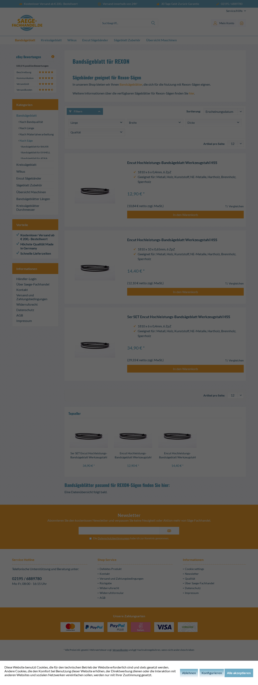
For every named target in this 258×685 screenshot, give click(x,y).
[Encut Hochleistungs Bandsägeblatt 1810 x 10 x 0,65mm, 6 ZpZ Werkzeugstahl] (95, 267)
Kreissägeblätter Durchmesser (27, 207)
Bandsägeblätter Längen (33, 199)
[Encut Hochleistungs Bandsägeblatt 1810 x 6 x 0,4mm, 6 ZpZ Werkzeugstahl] (95, 190)
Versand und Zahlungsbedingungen (31, 297)
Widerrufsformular (112, 593)
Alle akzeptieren (239, 673)
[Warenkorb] (241, 23)
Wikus (20, 171)
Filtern (77, 111)
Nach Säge (26, 140)
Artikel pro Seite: (214, 143)
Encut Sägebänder (28, 178)
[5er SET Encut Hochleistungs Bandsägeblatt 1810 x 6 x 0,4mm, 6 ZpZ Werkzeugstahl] (95, 344)
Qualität (76, 132)
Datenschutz (25, 310)
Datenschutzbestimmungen (114, 538)
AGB (19, 315)
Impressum (24, 321)
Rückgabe (106, 583)
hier (191, 93)
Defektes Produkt (111, 569)
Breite (133, 122)
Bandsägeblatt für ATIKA (34, 158)
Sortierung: (193, 111)
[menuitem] (234, 10)
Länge (74, 122)
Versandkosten (120, 649)
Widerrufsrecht (27, 304)
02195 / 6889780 (27, 578)
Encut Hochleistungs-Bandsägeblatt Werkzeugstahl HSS (172, 163)
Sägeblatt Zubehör (29, 185)
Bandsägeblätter (131, 84)
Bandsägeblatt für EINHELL (35, 152)
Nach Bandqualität (31, 122)
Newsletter (192, 573)
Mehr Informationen (18, 679)
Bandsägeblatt (26, 115)
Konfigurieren (212, 673)
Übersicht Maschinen (31, 192)
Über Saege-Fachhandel (32, 284)
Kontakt (22, 290)
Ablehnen (189, 673)
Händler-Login (26, 279)
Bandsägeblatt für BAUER (35, 146)
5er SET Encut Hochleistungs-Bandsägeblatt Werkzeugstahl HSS (178, 317)
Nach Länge (26, 128)
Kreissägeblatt (26, 164)
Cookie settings (194, 569)
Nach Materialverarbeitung (36, 134)
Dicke (191, 122)
